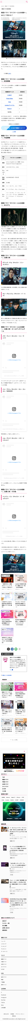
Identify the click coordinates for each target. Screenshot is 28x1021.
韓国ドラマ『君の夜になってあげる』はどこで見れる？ (20, 729)
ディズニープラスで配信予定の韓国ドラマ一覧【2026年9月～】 (20, 604)
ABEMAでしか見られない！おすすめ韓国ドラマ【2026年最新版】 (7, 640)
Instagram (3, 997)
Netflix (12, 800)
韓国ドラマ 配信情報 (6, 675)
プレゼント (3, 949)
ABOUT (4, 921)
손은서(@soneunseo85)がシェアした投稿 (14, 375)
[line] (15, 649)
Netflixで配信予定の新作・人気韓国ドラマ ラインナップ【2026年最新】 (20, 622)
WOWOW (22, 800)
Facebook (3, 995)
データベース (4, 951)
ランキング (3, 946)
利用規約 (12, 1014)
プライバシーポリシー (20, 1014)
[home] (12, 670)
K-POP (4, 789)
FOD (23, 797)
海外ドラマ (3, 977)
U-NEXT (10, 95)
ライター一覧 (5, 923)
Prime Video (9, 98)
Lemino (7, 800)
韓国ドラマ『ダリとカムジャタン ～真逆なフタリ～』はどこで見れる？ (7, 694)
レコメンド (3, 944)
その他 (4, 791)
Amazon (8, 797)
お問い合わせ (5, 928)
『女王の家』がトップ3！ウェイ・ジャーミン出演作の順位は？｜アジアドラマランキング (18, 865)
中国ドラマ (5, 782)
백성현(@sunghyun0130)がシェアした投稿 (14, 478)
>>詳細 (14, 131)
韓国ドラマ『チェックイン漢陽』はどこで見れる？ (7, 711)
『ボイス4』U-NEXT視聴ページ (13, 128)
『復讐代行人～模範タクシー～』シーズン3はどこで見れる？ (7, 585)
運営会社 (4, 930)
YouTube (3, 1000)
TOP (3, 777)
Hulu (9, 102)
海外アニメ (3, 984)
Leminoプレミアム (9, 105)
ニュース (3, 941)
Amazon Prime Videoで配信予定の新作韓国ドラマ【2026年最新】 (7, 622)
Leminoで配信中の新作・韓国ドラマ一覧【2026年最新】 (20, 585)
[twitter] (8, 649)
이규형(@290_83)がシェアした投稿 (14, 536)
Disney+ (9, 108)
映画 (2, 979)
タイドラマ (5, 786)
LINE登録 (3, 1007)
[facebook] (12, 649)
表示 (10, 73)
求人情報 (4, 925)
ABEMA (3, 797)
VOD (2, 973)
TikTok (3, 1002)
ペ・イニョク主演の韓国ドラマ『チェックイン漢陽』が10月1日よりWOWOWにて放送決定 (18, 848)
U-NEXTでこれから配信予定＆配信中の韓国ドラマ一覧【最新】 (7, 604)
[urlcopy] (19, 649)
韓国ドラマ (5, 779)
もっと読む (15, 740)
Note (2, 1005)
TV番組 (3, 982)
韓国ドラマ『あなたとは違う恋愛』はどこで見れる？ (20, 711)
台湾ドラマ (5, 784)
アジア (3, 955)
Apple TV (13, 797)
